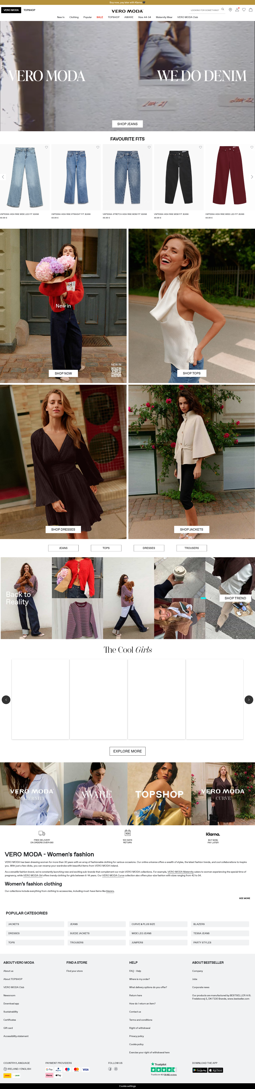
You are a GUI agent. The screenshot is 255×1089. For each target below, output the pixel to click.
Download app (11, 1003)
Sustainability (10, 1011)
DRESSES (14, 933)
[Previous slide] (3, 177)
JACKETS (13, 924)
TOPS (11, 942)
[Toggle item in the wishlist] (46, 147)
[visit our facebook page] (110, 1069)
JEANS (74, 924)
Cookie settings (127, 1086)
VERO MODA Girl (32, 875)
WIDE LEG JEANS (141, 933)
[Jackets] (191, 500)
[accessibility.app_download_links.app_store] (215, 1072)
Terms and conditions (140, 1019)
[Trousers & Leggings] (191, 548)
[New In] (63, 306)
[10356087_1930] (63, 423)
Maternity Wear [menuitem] (164, 17)
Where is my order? (139, 979)
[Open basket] (250, 10)
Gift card (8, 1028)
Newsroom (9, 995)
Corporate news (200, 987)
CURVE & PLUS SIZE (143, 924)
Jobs (194, 979)
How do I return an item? (142, 1003)
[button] (25, 177)
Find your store (74, 971)
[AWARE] (96, 793)
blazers (110, 891)
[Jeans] (63, 548)
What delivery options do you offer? (148, 987)
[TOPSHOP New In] (159, 793)
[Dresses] (63, 500)
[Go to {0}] (127, 76)
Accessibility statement (15, 1036)
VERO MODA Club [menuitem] (187, 17)
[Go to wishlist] (244, 10)
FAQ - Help (135, 971)
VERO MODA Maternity (181, 871)
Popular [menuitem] (87, 17)
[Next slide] (252, 177)
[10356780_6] (191, 267)
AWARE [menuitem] (128, 17)
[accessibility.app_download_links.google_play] (200, 1072)
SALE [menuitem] (100, 17)
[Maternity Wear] (32, 793)
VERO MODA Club (13, 987)
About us (8, 971)
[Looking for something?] (222, 9)
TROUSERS (76, 942)
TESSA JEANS (201, 933)
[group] (25, 183)
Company (197, 971)
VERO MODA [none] (11, 10)
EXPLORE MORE (127, 751)
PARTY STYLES (202, 942)
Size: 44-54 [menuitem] (144, 17)
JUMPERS (137, 942)
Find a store (76, 962)
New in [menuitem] (61, 17)
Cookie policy (136, 1044)
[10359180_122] (191, 423)
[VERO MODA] (127, 11)
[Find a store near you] (230, 10)
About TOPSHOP (12, 979)
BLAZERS (199, 924)
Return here (135, 995)
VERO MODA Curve (113, 875)
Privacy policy (136, 1036)
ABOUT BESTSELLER (208, 962)
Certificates (9, 1019)
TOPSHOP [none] (29, 10)
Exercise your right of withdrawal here (149, 1052)
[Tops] (191, 344)
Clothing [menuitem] (74, 17)
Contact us (135, 1011)
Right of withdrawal (139, 1028)
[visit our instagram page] (116, 1069)
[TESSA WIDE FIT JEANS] (127, 598)
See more (244, 898)
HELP (133, 962)
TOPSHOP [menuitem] (114, 17)
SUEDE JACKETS (80, 933)
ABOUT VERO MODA (18, 962)
